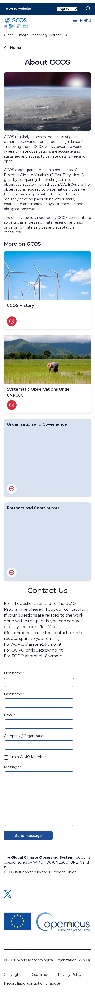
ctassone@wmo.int (43, 644)
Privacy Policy (70, 974)
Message (11, 767)
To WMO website (17, 8)
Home (15, 47)
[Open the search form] (88, 9)
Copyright (12, 974)
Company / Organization (25, 736)
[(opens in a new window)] (47, 922)
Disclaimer (39, 974)
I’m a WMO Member (28, 757)
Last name (13, 694)
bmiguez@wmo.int (44, 650)
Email (8, 715)
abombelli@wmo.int (44, 656)
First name (13, 673)
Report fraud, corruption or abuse (32, 983)
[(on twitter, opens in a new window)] (8, 894)
